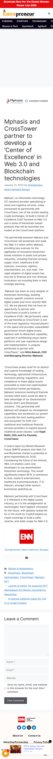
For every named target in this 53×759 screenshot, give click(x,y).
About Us (18, 735)
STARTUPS (22, 21)
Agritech (42, 26)
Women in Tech (10, 26)
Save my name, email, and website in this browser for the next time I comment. (27, 688)
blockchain (14, 573)
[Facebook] (19, 727)
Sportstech (27, 26)
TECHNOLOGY (39, 21)
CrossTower (26, 577)
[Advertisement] (26, 56)
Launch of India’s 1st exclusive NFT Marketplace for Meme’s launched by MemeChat (26, 590)
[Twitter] (24, 727)
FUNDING (7, 21)
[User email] (26, 557)
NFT (6, 581)
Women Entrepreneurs (20, 568)
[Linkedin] (34, 727)
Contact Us (34, 735)
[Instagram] (29, 727)
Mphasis (39, 577)
